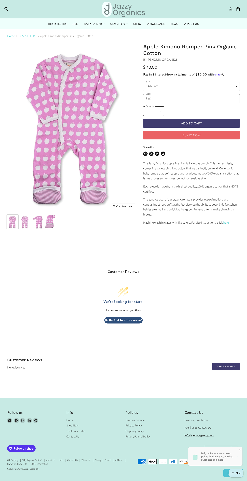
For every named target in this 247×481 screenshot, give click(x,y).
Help (61, 460)
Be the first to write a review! (123, 320)
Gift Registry (12, 460)
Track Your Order (75, 431)
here (226, 223)
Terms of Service (135, 420)
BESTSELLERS (57, 23)
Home (11, 36)
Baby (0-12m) (93, 23)
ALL (75, 23)
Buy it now (191, 135)
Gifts (137, 23)
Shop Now (72, 426)
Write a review (226, 366)
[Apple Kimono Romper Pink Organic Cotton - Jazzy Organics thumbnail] (12, 222)
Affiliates (119, 460)
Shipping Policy (134, 431)
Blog (174, 23)
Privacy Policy (133, 426)
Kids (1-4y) (118, 23)
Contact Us (72, 437)
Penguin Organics (163, 59)
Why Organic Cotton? (32, 460)
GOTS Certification (39, 464)
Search (108, 460)
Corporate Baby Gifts (17, 464)
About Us (191, 23)
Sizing (98, 460)
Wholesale (155, 23)
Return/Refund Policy (137, 437)
